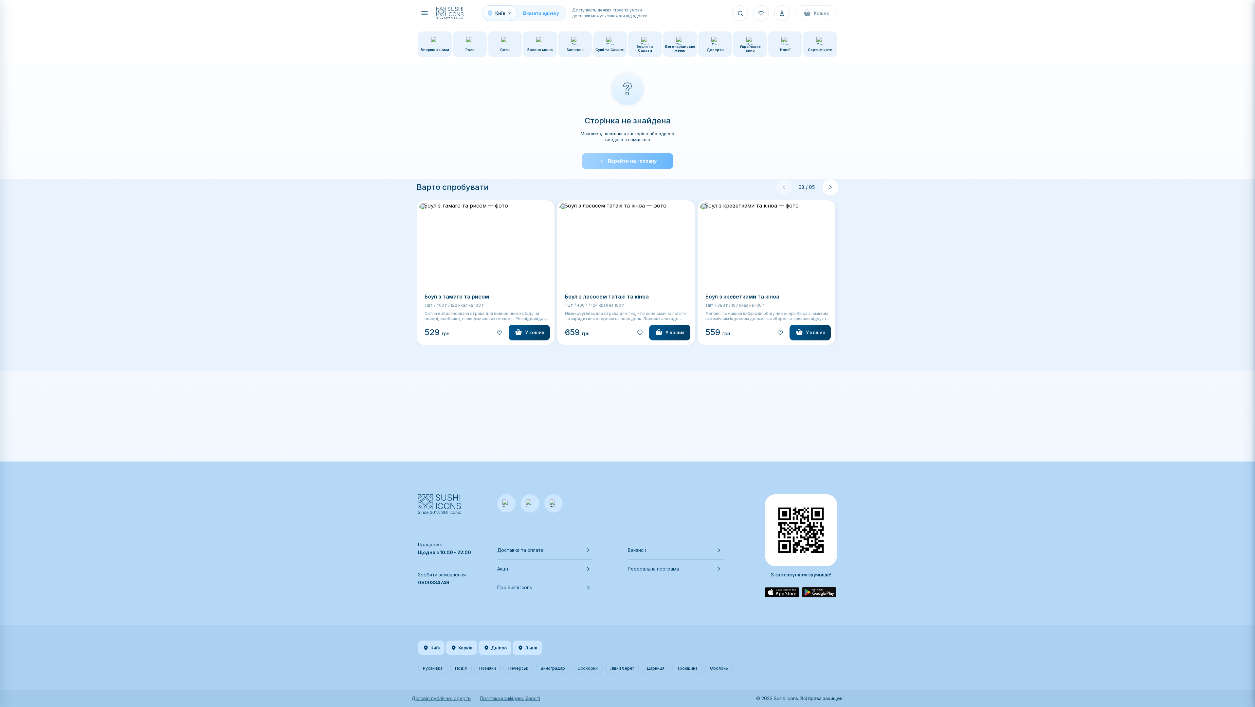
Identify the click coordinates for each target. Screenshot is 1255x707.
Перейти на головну (632, 161)
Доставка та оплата (520, 550)
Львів (531, 647)
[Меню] (424, 13)
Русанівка (433, 668)
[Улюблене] (761, 13)
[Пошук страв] (740, 13)
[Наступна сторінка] (830, 187)
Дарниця (655, 668)
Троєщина (687, 668)
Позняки (487, 668)
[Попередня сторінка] (784, 187)
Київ (435, 647)
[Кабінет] (782, 13)
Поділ (461, 668)
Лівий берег (622, 668)
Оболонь (719, 668)
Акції (502, 568)
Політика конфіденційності (510, 698)
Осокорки (587, 668)
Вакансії (637, 550)
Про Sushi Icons (514, 587)
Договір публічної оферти (441, 698)
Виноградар (553, 668)
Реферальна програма (653, 568)
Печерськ (518, 668)
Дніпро (499, 647)
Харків (465, 647)
